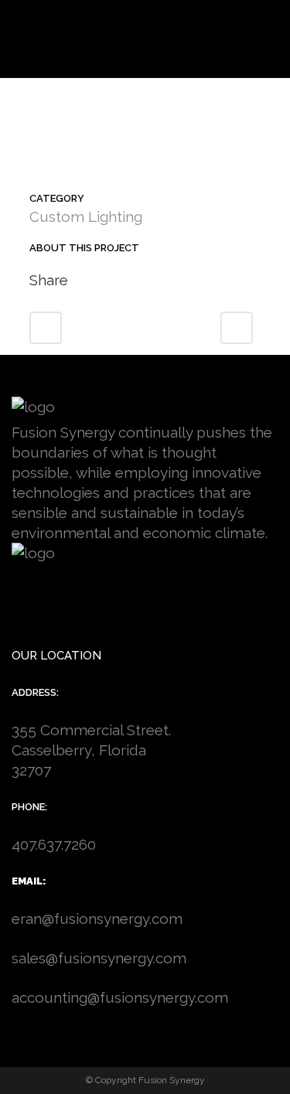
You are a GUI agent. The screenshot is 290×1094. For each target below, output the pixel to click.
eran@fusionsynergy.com (97, 918)
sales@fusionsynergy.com (99, 957)
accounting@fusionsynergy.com (120, 997)
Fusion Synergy (171, 1080)
